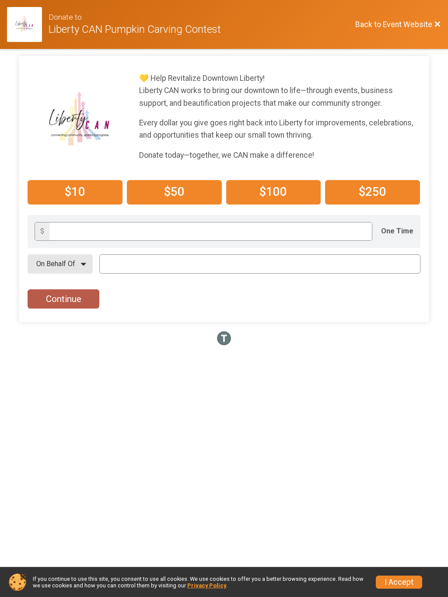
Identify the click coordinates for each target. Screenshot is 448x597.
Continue (63, 299)
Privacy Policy (206, 585)
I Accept (399, 582)
